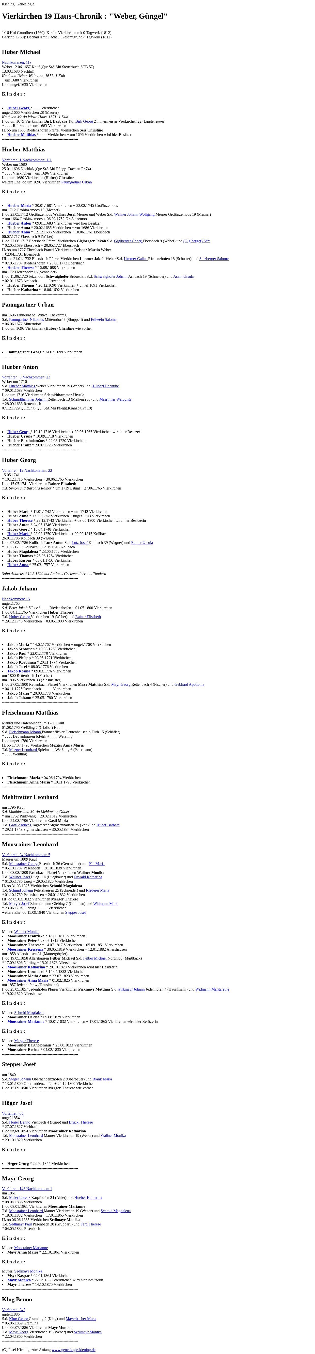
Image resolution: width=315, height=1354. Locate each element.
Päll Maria (97, 864)
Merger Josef (19, 903)
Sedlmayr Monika (28, 1271)
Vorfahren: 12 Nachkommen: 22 (27, 470)
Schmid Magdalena (29, 1013)
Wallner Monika (26, 932)
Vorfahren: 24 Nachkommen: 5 (26, 855)
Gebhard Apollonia (189, 684)
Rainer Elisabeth (88, 617)
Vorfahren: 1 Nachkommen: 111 (27, 160)
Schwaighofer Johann (111, 276)
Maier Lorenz (20, 1197)
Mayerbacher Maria (81, 1319)
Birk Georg (84, 121)
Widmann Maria (105, 903)
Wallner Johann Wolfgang (135, 214)
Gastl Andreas (20, 825)
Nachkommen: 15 (16, 599)
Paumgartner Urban (76, 182)
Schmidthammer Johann (28, 399)
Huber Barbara (108, 825)
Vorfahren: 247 (13, 1310)
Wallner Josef (20, 877)
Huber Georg (20, 617)
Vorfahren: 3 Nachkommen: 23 (26, 377)
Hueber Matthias (22, 386)
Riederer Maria (97, 890)
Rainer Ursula (142, 542)
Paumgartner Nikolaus (27, 319)
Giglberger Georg (128, 241)
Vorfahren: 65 (12, 1113)
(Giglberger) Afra (196, 241)
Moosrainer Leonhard (26, 1135)
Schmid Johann (21, 890)
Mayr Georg (121, 684)
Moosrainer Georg (24, 864)
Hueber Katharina (88, 1197)
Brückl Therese (81, 1122)
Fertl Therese (90, 1224)
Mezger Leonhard (23, 750)
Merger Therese (26, 1041)
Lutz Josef (80, 542)
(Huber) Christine (105, 386)
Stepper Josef (75, 912)
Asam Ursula (183, 276)
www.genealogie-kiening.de (73, 1350)
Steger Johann (20, 1079)
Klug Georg (19, 1319)
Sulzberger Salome (214, 259)
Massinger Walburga (115, 399)
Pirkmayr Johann (132, 989)
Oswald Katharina (88, 877)
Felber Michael (95, 958)
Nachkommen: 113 (17, 62)
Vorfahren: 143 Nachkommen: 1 (27, 1189)
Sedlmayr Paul (21, 1224)
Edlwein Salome (103, 319)
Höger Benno (20, 1122)
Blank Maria (102, 1079)
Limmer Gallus (136, 259)
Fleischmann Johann (25, 732)
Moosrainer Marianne (31, 1248)
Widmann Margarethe (212, 989)
